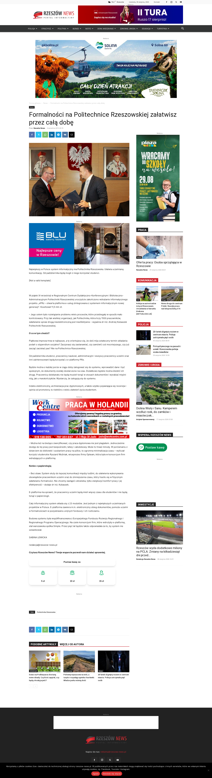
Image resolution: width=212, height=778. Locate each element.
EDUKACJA (146, 28)
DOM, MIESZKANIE (105, 28)
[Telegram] (58, 135)
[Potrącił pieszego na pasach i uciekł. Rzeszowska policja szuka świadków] (143, 350)
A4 (138, 300)
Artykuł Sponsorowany (145, 419)
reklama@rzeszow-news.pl (113, 751)
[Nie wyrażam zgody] (208, 770)
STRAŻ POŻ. (46, 28)
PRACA (142, 229)
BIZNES (76, 28)
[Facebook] (166, 2)
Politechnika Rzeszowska (46, 612)
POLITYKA (62, 28)
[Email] (72, 135)
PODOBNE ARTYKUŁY (43, 644)
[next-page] (35, 686)
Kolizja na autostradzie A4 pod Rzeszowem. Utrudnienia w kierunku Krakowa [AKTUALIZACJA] (146, 308)
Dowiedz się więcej (112, 774)
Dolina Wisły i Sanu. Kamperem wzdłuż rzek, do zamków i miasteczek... (156, 412)
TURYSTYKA (162, 28)
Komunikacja (147, 280)
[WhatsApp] (45, 135)
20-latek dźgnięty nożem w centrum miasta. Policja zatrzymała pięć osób (113, 677)
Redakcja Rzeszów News (145, 559)
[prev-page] (31, 686)
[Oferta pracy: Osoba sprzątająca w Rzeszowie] (159, 247)
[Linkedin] (52, 135)
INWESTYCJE (146, 504)
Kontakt (157, 2)
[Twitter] (176, 2)
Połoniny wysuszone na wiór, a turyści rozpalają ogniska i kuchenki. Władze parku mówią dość (79, 677)
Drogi (164, 300)
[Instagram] (171, 2)
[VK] (65, 135)
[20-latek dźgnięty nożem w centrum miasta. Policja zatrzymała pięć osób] (113, 661)
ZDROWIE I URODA (149, 364)
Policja (143, 324)
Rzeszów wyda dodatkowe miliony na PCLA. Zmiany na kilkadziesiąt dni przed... (159, 551)
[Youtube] (181, 2)
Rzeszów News (39, 128)
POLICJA (31, 28)
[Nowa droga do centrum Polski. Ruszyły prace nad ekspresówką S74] (172, 293)
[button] (182, 28)
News (45, 103)
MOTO (88, 28)
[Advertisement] (79, 600)
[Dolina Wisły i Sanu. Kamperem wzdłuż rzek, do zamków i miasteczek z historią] (159, 388)
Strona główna (35, 103)
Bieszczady (68, 671)
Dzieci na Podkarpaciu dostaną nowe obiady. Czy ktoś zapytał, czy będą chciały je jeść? (44, 677)
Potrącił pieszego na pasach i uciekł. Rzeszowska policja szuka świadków (167, 349)
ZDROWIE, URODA (127, 28)
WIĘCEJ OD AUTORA (72, 644)
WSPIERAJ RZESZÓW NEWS (154, 434)
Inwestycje (141, 543)
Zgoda (96, 774)
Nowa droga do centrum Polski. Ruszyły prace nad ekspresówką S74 (171, 306)
